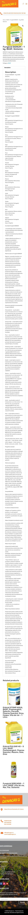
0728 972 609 (7, 13)
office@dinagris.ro (8, 832)
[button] (23, 25)
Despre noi (3, 866)
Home (4, 19)
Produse (3, 868)
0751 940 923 (14, 13)
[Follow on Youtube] (7, 883)
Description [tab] (7, 67)
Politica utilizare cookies (7, 874)
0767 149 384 (22, 13)
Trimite (22, 902)
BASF (7, 19)
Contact (3, 870)
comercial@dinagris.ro (10, 834)
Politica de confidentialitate (8, 872)
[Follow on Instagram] (4, 883)
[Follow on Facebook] (1, 883)
